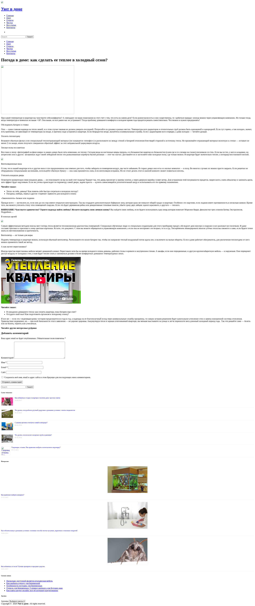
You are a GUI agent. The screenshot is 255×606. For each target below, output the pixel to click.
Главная (10, 15)
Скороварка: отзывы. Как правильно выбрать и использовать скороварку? (36, 447)
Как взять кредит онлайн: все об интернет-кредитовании (32, 590)
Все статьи (11, 25)
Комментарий (7, 358)
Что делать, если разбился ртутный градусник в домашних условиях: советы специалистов (45, 410)
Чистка (9, 23)
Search (30, 37)
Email (4, 367)
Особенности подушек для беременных (24, 586)
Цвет (8, 18)
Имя (4, 362)
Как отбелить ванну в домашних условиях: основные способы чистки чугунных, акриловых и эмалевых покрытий (39, 531)
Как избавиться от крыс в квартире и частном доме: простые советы (37, 398)
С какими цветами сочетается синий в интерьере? (31, 423)
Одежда (9, 20)
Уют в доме (11, 9)
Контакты (10, 27)
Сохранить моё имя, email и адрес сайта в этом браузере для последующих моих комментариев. (47, 377)
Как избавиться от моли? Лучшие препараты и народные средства (23, 566)
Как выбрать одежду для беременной (23, 583)
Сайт (3, 372)
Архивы (4, 601)
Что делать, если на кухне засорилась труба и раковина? (33, 435)
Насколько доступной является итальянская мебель (29, 581)
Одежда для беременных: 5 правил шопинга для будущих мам (34, 588)
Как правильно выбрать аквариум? (12, 495)
